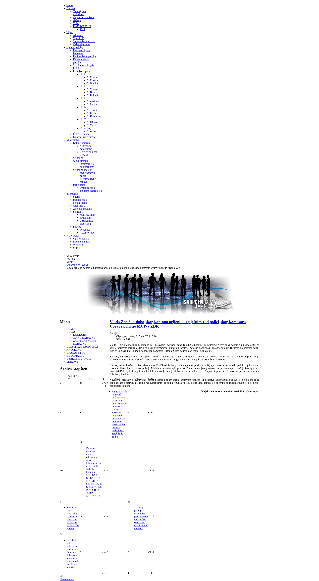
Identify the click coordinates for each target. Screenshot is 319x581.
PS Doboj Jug (93, 116)
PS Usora (91, 113)
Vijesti (69, 32)
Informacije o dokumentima (87, 165)
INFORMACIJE (75, 355)
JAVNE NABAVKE (84, 337)
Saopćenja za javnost (84, 41)
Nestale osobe (87, 232)
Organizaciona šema (83, 17)
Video (76, 23)
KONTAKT (73, 235)
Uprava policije (74, 47)
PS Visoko (92, 89)
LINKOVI (72, 361)
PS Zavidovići (93, 101)
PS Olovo (91, 122)
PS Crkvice (92, 80)
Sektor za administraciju (80, 159)
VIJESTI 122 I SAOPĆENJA (82, 346)
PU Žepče (85, 128)
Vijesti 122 (78, 38)
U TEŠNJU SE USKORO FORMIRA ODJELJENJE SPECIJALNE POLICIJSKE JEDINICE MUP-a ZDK (94, 485)
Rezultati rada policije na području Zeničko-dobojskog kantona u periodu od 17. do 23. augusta (72, 553)
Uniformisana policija (84, 56)
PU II (83, 86)
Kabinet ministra (81, 143)
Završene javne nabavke (88, 180)
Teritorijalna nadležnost (79, 13)
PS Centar (91, 77)
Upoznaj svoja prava (84, 137)
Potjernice (85, 229)
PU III (83, 98)
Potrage (77, 226)
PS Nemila (92, 83)
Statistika (78, 211)
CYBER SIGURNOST (79, 358)
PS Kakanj (92, 95)
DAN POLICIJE (82, 26)
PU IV (83, 107)
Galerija (77, 20)
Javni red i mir (87, 214)
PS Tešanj (91, 110)
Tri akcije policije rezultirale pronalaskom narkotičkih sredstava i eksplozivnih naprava (141, 518)
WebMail (78, 244)
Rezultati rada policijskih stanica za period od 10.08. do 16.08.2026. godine (73, 518)
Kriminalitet (86, 217)
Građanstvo (79, 205)
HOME (70, 328)
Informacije (72, 193)
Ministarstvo (72, 140)
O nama (70, 8)
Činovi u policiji (81, 134)
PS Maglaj (91, 104)
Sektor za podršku (82, 169)
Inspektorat (79, 184)
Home (69, 5)
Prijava (76, 247)
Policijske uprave (82, 71)
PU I (82, 74)
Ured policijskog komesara (82, 52)
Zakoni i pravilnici (82, 208)
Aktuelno (78, 35)
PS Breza (91, 92)
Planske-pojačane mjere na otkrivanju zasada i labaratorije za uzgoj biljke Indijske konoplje (93, 460)
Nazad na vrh (67, 579)
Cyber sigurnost (81, 44)
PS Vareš (91, 125)
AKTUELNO (73, 349)
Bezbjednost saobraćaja (86, 222)
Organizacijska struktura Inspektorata (91, 189)
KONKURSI (80, 334)
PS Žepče (91, 131)
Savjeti (76, 196)
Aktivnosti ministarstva (86, 147)
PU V (83, 119)
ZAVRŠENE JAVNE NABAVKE (84, 342)
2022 (82, 29)
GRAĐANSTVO (75, 352)
